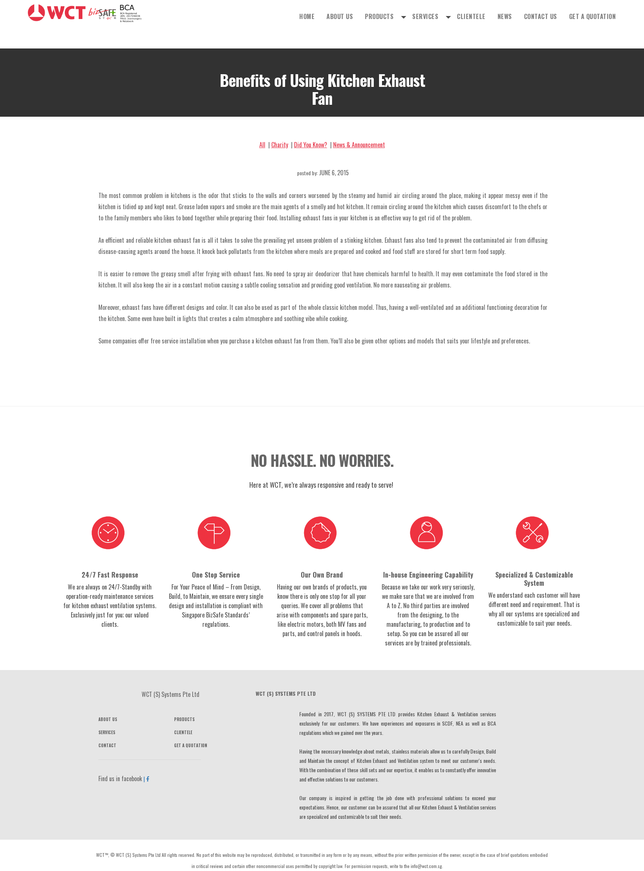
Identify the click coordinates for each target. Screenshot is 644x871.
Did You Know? (310, 144)
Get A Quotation (600, 15)
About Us (428, 15)
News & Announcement (359, 144)
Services (489, 16)
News (540, 15)
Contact (107, 745)
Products (456, 16)
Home (407, 15)
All (262, 144)
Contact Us (563, 15)
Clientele (520, 15)
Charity (279, 144)
